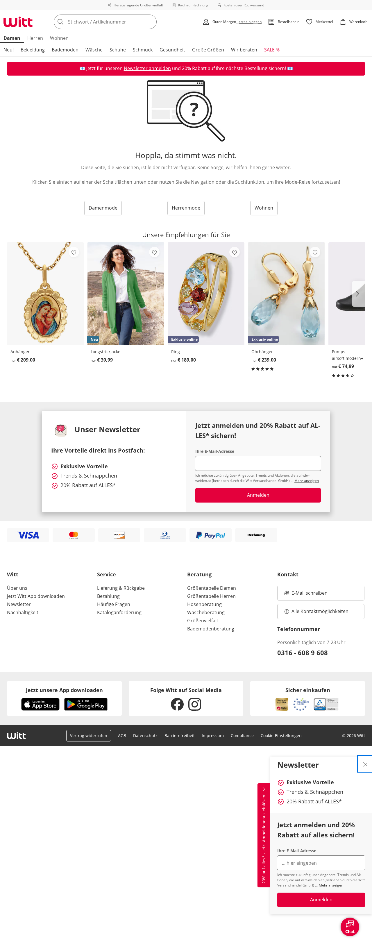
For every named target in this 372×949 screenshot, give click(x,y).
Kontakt (287, 574)
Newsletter (19, 604)
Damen (11, 38)
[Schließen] (365, 764)
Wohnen (59, 38)
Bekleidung (33, 50)
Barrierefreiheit (179, 735)
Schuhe (118, 50)
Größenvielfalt (202, 620)
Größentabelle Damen (211, 588)
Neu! (8, 50)
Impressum (213, 735)
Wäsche (94, 50)
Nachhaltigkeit (22, 612)
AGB (122, 735)
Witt (12, 574)
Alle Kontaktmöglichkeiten (319, 611)
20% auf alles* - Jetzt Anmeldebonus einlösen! (264, 838)
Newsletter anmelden (147, 68)
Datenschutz (145, 735)
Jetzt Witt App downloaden (36, 596)
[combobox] (118, 22)
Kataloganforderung (119, 612)
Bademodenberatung (210, 628)
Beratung (199, 574)
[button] (358, 294)
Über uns (17, 588)
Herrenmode (186, 208)
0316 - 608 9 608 (302, 652)
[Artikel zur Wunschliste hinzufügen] (74, 252)
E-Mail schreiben (306, 595)
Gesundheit (172, 50)
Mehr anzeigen (331, 885)
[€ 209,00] (45, 293)
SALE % (272, 50)
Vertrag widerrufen (88, 735)
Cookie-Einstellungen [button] (281, 735)
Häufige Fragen (113, 604)
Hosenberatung (204, 604)
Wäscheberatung (206, 612)
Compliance (242, 735)
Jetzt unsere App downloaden (64, 690)
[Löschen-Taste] (150, 21)
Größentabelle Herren (211, 596)
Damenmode (103, 208)
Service (106, 574)
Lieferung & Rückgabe (121, 588)
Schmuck (143, 50)
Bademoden (65, 50)
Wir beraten (244, 50)
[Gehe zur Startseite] (18, 21)
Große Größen (208, 50)
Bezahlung (108, 596)
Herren (35, 38)
